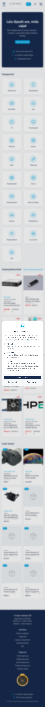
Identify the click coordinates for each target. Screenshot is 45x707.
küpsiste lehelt (34, 340)
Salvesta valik (12, 382)
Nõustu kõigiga (22, 377)
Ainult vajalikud (32, 382)
